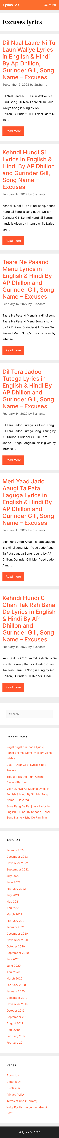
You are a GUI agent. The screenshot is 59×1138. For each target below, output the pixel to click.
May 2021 (13, 901)
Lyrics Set (11, 5)
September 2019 (18, 1017)
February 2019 (16, 1036)
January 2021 (15, 927)
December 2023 (17, 856)
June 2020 (14, 965)
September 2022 (18, 869)
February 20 (14, 1042)
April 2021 (13, 908)
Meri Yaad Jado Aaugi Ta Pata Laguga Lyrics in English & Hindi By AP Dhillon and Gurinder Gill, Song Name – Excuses (28, 502)
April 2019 (13, 1029)
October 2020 (16, 946)
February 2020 (16, 985)
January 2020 (16, 991)
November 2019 (17, 1004)
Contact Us (14, 1081)
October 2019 (16, 1010)
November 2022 (17, 863)
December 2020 (17, 933)
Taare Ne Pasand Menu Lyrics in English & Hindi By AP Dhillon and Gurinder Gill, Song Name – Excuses (28, 279)
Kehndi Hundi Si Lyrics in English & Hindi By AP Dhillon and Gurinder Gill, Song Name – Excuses (28, 169)
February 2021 (16, 920)
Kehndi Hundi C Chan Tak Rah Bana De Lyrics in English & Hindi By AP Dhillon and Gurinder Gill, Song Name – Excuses (29, 618)
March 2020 (14, 978)
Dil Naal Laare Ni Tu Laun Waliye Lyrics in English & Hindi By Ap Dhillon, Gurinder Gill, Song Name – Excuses (28, 60)
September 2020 (18, 952)
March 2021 (14, 914)
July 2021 (13, 895)
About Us (13, 1075)
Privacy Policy (16, 1094)
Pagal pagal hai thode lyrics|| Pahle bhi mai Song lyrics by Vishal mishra (29, 753)
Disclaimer (13, 1088)
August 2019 (15, 1023)
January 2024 (16, 850)
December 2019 (17, 997)
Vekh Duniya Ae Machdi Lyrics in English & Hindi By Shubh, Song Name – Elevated (28, 794)
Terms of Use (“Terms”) (22, 1101)
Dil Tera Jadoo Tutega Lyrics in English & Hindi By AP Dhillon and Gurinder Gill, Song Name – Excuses (28, 389)
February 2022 (16, 888)
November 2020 (17, 940)
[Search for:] (29, 714)
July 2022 (13, 876)
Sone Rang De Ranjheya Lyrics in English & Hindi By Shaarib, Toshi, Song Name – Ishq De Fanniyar (29, 812)
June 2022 (13, 882)
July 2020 (13, 959)
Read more (15, 129)
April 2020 (13, 972)
